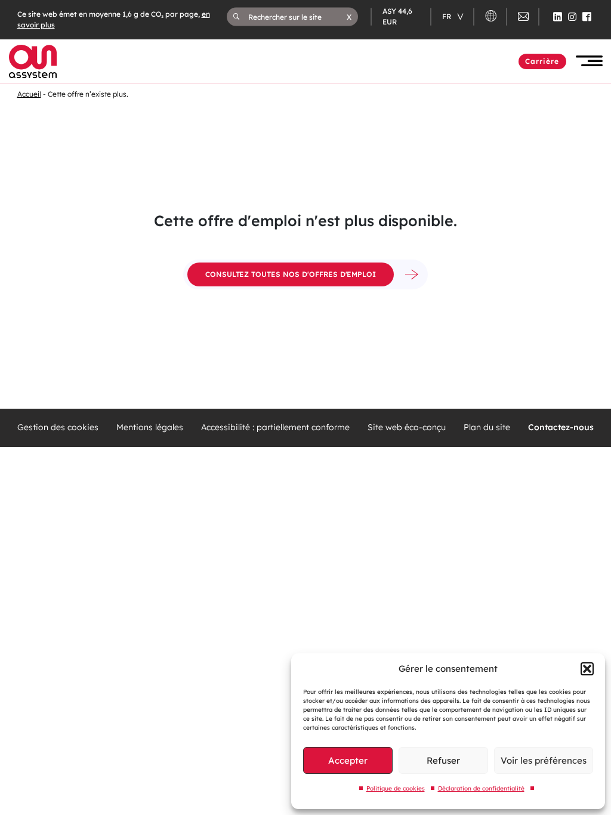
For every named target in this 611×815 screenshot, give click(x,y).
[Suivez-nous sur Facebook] (586, 17)
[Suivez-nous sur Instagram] (572, 17)
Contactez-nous (561, 427)
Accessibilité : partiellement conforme (275, 427)
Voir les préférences (544, 760)
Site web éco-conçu (407, 427)
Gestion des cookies (57, 427)
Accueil (29, 93)
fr (447, 16)
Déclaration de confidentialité (481, 788)
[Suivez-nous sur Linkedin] (557, 17)
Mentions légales (149, 427)
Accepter (348, 760)
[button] (587, 669)
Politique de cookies (395, 788)
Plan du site (487, 427)
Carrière (542, 61)
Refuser (443, 760)
